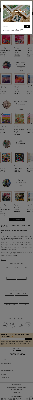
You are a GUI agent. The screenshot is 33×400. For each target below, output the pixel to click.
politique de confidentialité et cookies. (12, 30)
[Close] (30, 2)
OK (27, 26)
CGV (22, 29)
